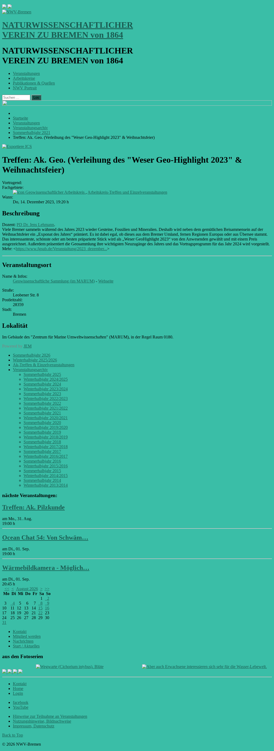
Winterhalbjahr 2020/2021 (46, 417)
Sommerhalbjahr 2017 (42, 451)
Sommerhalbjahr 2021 (42, 413)
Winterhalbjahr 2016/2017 (46, 456)
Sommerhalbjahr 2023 (42, 393)
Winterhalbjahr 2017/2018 (46, 446)
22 (40, 613)
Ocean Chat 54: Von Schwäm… (45, 537)
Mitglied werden (27, 636)
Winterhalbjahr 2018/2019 (46, 437)
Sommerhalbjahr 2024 (42, 384)
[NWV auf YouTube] (20, 672)
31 (4, 622)
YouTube (20, 707)
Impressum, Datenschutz (33, 726)
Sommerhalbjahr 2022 (42, 403)
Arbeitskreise (24, 78)
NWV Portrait (25, 88)
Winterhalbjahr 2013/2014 (46, 485)
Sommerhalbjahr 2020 (42, 422)
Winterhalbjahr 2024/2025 (46, 379)
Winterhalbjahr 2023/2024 (46, 389)
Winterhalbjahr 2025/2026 (35, 360)
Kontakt (19, 631)
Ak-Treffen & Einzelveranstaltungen (43, 365)
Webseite (105, 281)
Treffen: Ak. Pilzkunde (33, 507)
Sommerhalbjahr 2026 (31, 355)
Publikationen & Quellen (34, 83)
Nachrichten (23, 641)
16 (47, 608)
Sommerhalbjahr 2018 (42, 442)
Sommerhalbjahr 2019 (42, 432)
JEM (28, 346)
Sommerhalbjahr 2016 (42, 461)
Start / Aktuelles (26, 646)
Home (18, 688)
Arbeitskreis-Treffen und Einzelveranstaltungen (127, 192)
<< (7, 588)
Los (36, 98)
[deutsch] (9, 7)
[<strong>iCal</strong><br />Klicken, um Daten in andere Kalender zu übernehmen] (17, 146)
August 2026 (27, 588)
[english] (4, 7)
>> (47, 588)
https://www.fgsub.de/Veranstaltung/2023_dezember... (61, 248)
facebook (20, 702)
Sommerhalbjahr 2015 (42, 470)
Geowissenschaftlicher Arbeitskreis (55, 192)
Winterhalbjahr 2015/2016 (46, 466)
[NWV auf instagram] (10, 672)
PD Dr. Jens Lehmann (35, 224)
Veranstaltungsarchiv (30, 369)
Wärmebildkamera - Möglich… (45, 567)
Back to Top (12, 735)
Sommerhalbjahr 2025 (42, 374)
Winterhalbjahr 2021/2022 (46, 408)
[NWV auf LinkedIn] (15, 672)
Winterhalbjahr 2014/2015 (46, 475)
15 (40, 608)
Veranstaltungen (26, 73)
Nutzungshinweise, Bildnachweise (42, 721)
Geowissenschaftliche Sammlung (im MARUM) (54, 281)
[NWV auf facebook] (4, 672)
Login (18, 693)
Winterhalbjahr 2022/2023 (46, 398)
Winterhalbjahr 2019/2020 (46, 427)
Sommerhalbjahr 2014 (42, 480)
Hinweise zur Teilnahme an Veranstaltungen (50, 716)
